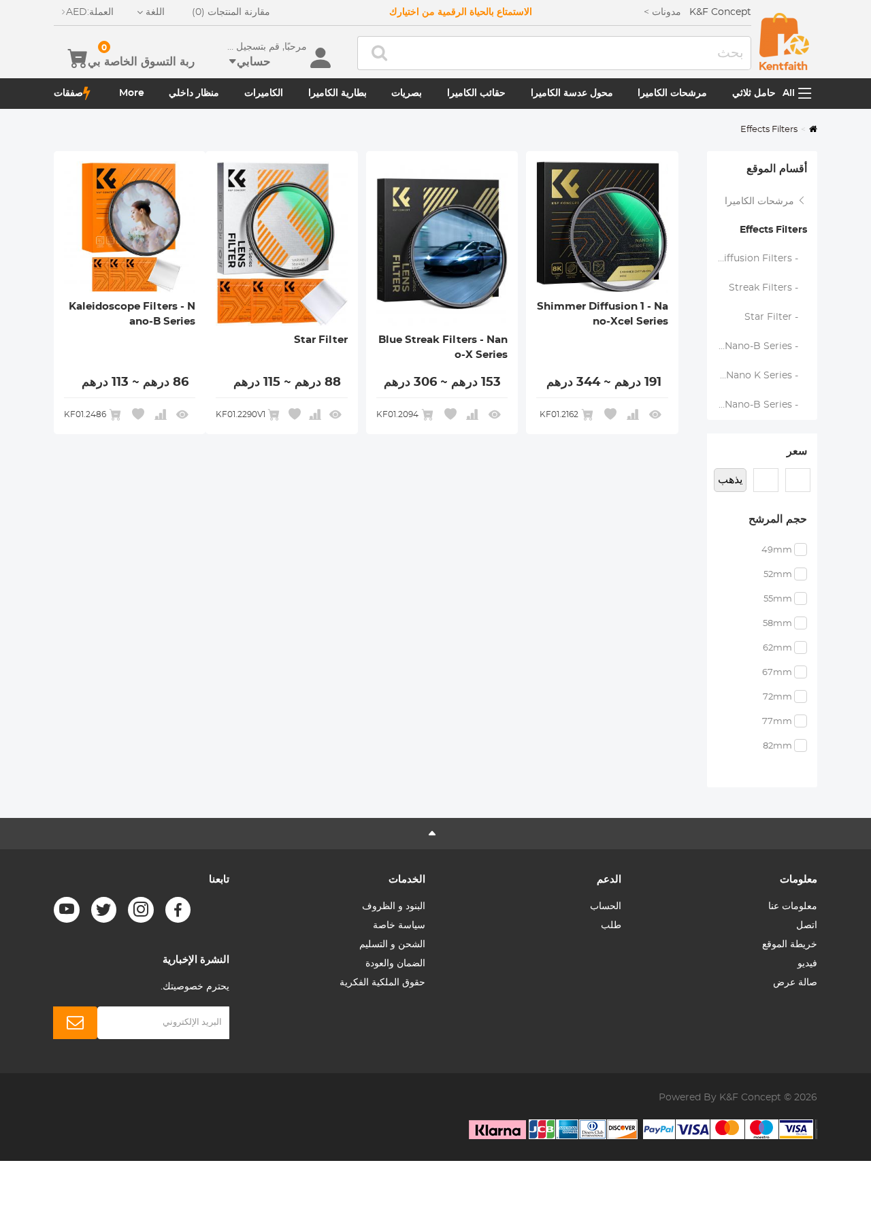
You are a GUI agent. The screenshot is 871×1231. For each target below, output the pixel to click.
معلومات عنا (792, 906)
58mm (777, 623)
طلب (611, 925)
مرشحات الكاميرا (672, 93)
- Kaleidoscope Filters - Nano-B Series (756, 346)
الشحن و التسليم (392, 944)
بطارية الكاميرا (337, 93)
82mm (777, 746)
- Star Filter (775, 317)
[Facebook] (178, 910)
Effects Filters (773, 230)
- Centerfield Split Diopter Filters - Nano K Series (756, 375)
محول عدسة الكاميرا (572, 93)
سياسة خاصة (399, 925)
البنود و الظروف (393, 906)
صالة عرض (795, 982)
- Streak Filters (767, 288)
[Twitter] (104, 910)
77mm (777, 721)
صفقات (68, 93)
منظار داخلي (194, 93)
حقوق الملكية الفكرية (382, 982)
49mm (776, 550)
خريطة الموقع (789, 944)
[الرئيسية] (784, 41)
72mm (777, 697)
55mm (777, 599)
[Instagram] (141, 910)
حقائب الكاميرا (476, 93)
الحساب (605, 906)
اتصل (806, 925)
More (131, 93)
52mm (777, 574)
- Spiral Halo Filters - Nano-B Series (756, 405)
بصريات (406, 93)
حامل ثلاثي (754, 93)
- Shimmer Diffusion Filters (756, 258)
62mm (777, 648)
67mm (777, 672)
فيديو (807, 963)
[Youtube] (67, 910)
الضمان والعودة (395, 963)
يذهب (730, 479)
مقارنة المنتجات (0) (231, 12)
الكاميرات (263, 93)
